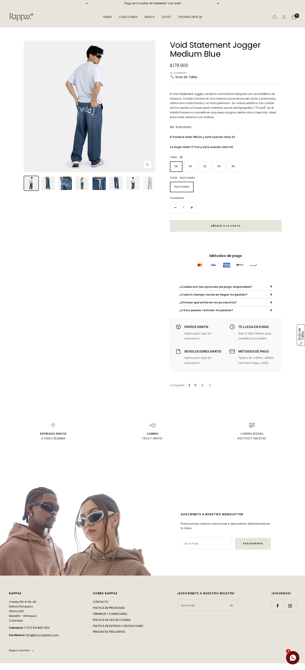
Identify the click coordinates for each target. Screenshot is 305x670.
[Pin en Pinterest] (195, 385)
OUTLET (166, 17)
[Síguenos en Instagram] (290, 606)
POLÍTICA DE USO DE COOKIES (112, 620)
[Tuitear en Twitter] (202, 385)
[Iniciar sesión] (284, 17)
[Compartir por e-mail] (209, 385)
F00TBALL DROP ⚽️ (190, 17)
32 (204, 166)
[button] (183, 77)
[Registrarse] (231, 605)
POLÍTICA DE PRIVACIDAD (109, 608)
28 (176, 166)
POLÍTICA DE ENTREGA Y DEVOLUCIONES (118, 626)
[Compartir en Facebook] (189, 385)
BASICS (150, 17)
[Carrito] (294, 17)
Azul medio (181, 186)
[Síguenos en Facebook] (278, 606)
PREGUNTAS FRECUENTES (109, 632)
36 (233, 166)
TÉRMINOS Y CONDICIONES (110, 614)
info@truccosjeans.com (42, 635)
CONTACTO (100, 602)
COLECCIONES (128, 17)
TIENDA (107, 17)
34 (219, 166)
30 (190, 166)
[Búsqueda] (275, 17)
